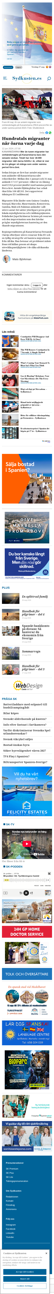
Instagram (11, 1225)
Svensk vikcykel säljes (18, 739)
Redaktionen (12, 1197)
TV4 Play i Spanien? (16, 756)
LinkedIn (10, 1233)
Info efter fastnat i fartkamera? (24, 725)
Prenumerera (8, 67)
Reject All (24, 1279)
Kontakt (9, 1201)
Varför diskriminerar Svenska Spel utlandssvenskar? (26, 732)
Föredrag (10, 1205)
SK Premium (12, 1169)
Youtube (10, 1237)
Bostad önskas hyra (16, 745)
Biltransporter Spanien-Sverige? (25, 762)
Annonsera (11, 1209)
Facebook (10, 1229)
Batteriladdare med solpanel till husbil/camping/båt (25, 706)
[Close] (46, 1253)
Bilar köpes (11, 713)
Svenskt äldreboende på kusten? (25, 719)
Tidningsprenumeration (17, 1181)
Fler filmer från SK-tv (13, 861)
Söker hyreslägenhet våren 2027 (24, 751)
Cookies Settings (25, 1286)
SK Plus (10, 1173)
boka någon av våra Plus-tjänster (24, 289)
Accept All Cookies (25, 1272)
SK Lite (9, 1177)
